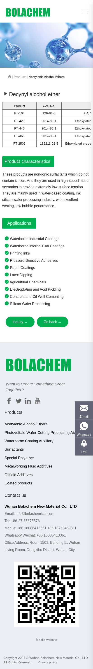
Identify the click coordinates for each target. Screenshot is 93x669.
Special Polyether (19, 458)
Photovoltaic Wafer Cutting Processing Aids (41, 433)
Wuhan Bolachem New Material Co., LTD (58, 658)
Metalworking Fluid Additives (29, 466)
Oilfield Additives (19, 475)
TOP (84, 452)
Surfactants (14, 449)
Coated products (18, 483)
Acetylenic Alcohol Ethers (47, 77)
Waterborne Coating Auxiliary (29, 441)
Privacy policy (47, 662)
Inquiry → (20, 322)
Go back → (52, 322)
